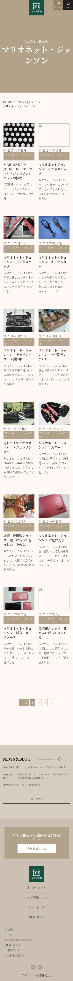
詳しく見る (36, 798)
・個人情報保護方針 (13, 955)
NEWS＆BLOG (27, 102)
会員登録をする (36, 848)
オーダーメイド (36, 887)
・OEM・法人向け (13, 945)
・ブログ (7, 934)
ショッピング (36, 907)
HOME (7, 102)
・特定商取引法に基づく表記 (18, 939)
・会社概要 (9, 929)
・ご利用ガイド (11, 950)
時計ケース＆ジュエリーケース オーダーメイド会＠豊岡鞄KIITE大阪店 (42, 776)
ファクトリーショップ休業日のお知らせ (44, 767)
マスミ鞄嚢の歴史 (31, 784)
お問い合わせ (36, 917)
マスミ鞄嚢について (36, 897)
